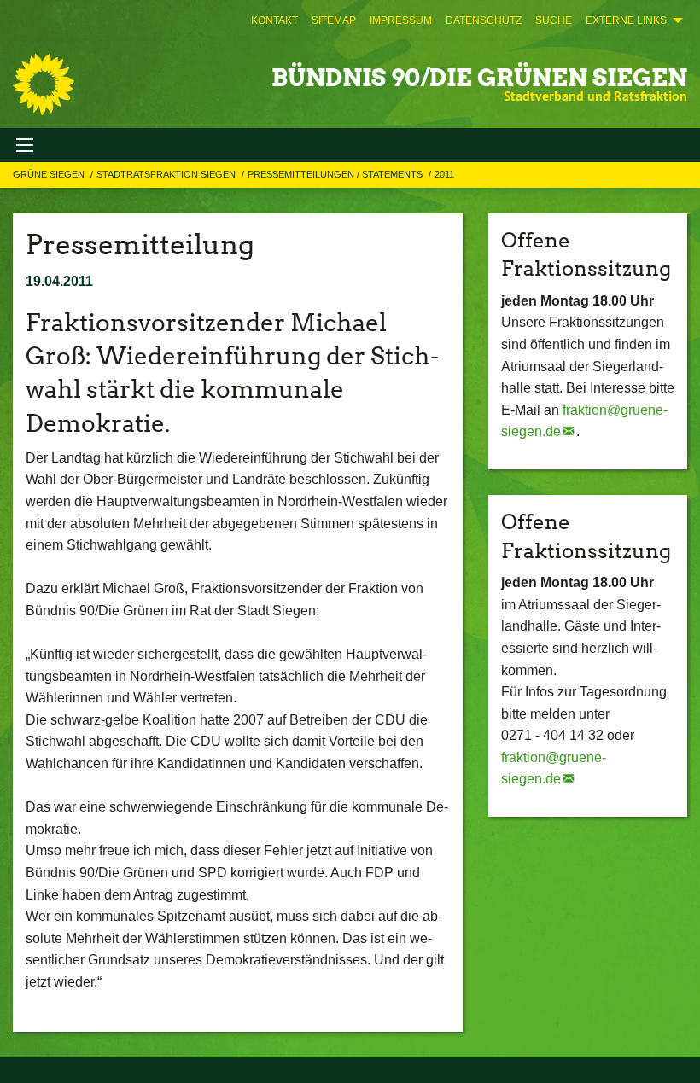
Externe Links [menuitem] (626, 20)
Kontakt (274, 20)
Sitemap (334, 20)
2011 (444, 174)
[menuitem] (274, 20)
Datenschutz (484, 20)
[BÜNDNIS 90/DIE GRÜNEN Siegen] (43, 84)
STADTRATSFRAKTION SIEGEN (167, 174)
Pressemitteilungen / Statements (336, 174)
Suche (553, 20)
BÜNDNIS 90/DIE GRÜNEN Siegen (479, 77)
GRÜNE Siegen (50, 174)
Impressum (401, 20)
